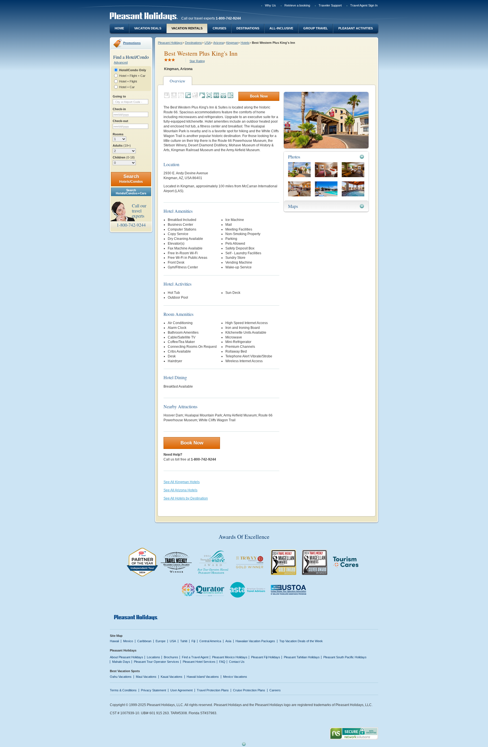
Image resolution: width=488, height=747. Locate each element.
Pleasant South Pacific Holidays (345, 657)
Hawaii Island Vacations (203, 676)
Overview (177, 81)
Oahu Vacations (121, 676)
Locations (153, 657)
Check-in (119, 109)
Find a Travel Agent (195, 657)
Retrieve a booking (297, 5)
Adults (122, 145)
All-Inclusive (281, 28)
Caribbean (144, 641)
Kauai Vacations (171, 676)
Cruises (219, 28)
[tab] (326, 156)
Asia (228, 641)
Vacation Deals (147, 28)
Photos (294, 157)
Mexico (128, 641)
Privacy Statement (153, 690)
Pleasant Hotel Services (199, 661)
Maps (293, 206)
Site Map (116, 635)
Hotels (245, 42)
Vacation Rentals (186, 28)
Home (119, 28)
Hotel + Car (127, 87)
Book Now (259, 96)
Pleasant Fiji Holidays (265, 657)
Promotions (132, 43)
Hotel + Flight (128, 81)
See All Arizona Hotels (180, 490)
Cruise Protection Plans (249, 690)
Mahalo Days (121, 661)
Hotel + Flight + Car (132, 75)
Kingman (232, 42)
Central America (210, 641)
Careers (275, 690)
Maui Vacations (146, 676)
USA (207, 42)
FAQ (222, 661)
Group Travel (315, 28)
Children (124, 157)
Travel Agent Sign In (364, 5)
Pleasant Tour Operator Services (156, 661)
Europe (160, 641)
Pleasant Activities (355, 28)
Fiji (193, 641)
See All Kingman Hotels (182, 482)
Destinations (247, 28)
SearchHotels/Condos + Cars (131, 191)
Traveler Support (330, 5)
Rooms (118, 134)
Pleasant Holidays (170, 42)
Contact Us (237, 661)
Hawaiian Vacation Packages (255, 641)
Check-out (120, 121)
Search (131, 179)
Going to (119, 96)
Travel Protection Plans (213, 690)
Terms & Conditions (123, 690)
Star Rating (197, 61)
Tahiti (183, 641)
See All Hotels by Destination (186, 498)
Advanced (121, 62)
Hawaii (114, 641)
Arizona (218, 42)
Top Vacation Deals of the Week (301, 641)
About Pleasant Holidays (126, 657)
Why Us (270, 5)
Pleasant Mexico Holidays (229, 657)
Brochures (171, 657)
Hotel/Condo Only (132, 70)
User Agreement (181, 690)
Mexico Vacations (235, 676)
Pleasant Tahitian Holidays (302, 657)
